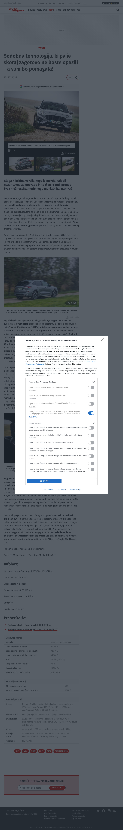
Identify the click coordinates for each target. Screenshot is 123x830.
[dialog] (61, 415)
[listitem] (61, 382)
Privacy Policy (75, 489)
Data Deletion (48, 489)
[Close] (103, 340)
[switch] (91, 387)
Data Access (61, 489)
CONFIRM (44, 481)
